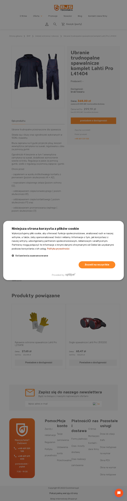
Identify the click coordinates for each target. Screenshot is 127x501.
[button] (30, 255)
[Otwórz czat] (119, 493)
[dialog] (63, 250)
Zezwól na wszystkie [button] (97, 264)
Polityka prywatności (58, 248)
